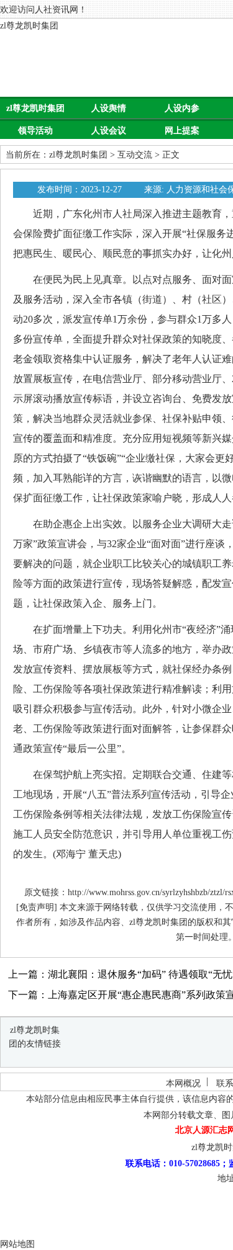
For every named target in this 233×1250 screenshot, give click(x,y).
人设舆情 (108, 108)
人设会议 (108, 130)
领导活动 (35, 130)
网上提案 (182, 130)
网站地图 (17, 1244)
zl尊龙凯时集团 (29, 25)
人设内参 (182, 108)
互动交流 (134, 154)
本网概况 (183, 1083)
